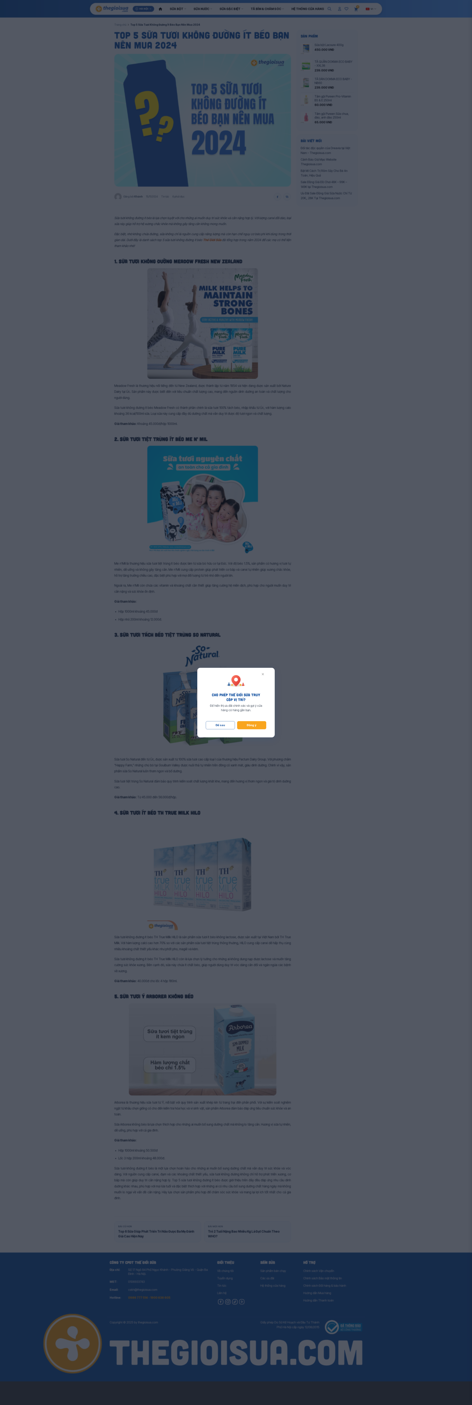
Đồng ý (251, 725)
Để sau (220, 725)
